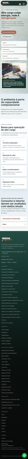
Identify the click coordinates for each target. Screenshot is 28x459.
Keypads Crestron (5, 375)
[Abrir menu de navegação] (23, 4)
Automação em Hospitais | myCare (9, 272)
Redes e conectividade (7, 286)
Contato (3, 431)
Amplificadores (5, 335)
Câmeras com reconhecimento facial (10, 314)
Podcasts (3, 320)
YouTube (9, 262)
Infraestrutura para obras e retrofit (9, 283)
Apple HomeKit (5, 356)
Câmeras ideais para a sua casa (9, 303)
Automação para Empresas (8, 274)
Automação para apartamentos (9, 353)
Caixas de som (5, 329)
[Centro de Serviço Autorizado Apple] (20, 4)
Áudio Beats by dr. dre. (7, 402)
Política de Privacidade (7, 322)
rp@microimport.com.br (7, 259)
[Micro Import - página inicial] (12, 3)
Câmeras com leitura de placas (9, 308)
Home (2, 414)
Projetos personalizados (7, 392)
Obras (2, 428)
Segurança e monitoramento (8, 289)
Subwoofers (4, 332)
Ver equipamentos (7, 36)
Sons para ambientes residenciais (9, 297)
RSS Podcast (4, 444)
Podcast (3, 423)
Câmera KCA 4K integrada (7, 306)
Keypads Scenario (5, 381)
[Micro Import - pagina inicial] (6, 239)
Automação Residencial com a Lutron (10, 405)
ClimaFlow (3, 384)
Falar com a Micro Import (9, 32)
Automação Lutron (5, 358)
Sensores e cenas (5, 389)
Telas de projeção (5, 340)
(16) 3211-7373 (5, 256)
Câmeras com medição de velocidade (10, 311)
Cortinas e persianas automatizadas (10, 280)
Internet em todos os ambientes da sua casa (12, 300)
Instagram (3, 262)
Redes (4, 224)
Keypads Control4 (5, 373)
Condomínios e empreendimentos (9, 291)
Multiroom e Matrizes (6, 338)
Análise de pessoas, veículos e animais (10, 317)
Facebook (14, 262)
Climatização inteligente (7, 277)
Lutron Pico (4, 367)
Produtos (3, 426)
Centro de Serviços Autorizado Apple (10, 399)
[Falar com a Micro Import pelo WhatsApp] (24, 455)
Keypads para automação (7, 350)
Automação (4, 417)
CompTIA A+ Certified (6, 408)
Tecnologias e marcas (6, 294)
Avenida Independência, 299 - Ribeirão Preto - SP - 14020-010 (13, 252)
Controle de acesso (6, 387)
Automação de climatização (11, 218)
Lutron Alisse (4, 361)
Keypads (3, 420)
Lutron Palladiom (5, 364)
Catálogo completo (6, 343)
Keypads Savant (5, 378)
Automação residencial (7, 269)
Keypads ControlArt (6, 370)
